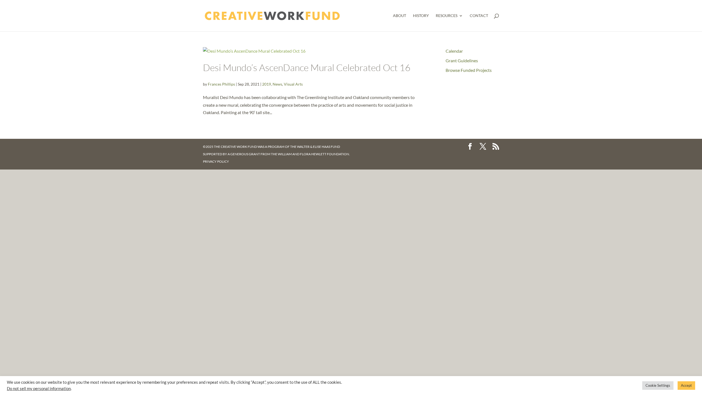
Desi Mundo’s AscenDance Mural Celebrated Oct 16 (307, 67)
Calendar (454, 50)
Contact (479, 16)
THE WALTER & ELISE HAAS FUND (315, 147)
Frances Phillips (221, 84)
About (399, 16)
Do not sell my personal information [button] (39, 388)
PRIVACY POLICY (216, 161)
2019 (266, 84)
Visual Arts (293, 84)
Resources (446, 16)
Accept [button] (686, 385)
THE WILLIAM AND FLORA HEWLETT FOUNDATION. (310, 154)
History (421, 16)
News (277, 84)
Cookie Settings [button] (658, 385)
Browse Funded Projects (469, 70)
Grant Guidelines (462, 60)
